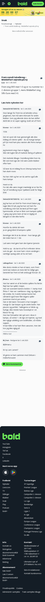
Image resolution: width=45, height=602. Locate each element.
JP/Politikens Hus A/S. (32, 564)
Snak (4, 501)
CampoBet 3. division (32, 497)
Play (4, 504)
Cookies (19, 588)
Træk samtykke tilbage (31, 592)
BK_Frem (6, 340)
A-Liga (26, 514)
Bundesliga (28, 504)
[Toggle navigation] (3, 3)
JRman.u (6, 279)
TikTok (5, 450)
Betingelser (7, 549)
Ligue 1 (27, 511)
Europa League (30, 521)
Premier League (30, 487)
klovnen (6, 127)
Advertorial (6, 558)
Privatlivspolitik (8, 588)
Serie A (27, 508)
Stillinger (5, 494)
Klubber (5, 497)
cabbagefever (8, 263)
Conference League (32, 525)
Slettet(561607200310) (11, 109)
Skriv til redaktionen (32, 570)
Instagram (6, 447)
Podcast (5, 508)
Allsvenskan (28, 518)
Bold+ (4, 511)
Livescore (6, 487)
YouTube (6, 444)
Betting (5, 562)
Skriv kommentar (14, 364)
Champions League (32, 528)
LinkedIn (5, 461)
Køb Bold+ (37, 4)
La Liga (27, 501)
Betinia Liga (29, 491)
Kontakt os (6, 546)
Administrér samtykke (11, 592)
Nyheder (18, 24)
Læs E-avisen (7, 574)
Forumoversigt (7, 24)
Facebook (6, 454)
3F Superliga (29, 484)
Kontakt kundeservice (32, 573)
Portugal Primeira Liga (33, 531)
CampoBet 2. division (32, 494)
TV (3, 491)
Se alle (26, 535)
